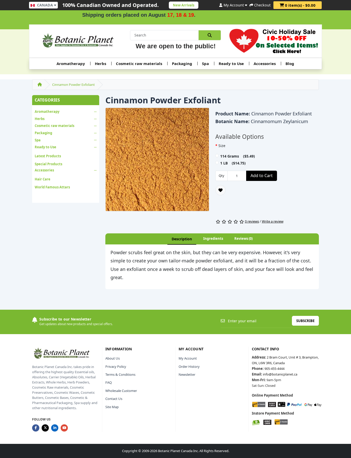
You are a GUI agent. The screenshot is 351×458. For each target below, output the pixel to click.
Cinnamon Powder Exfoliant (73, 84)
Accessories (265, 63)
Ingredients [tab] (213, 238)
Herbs (100, 63)
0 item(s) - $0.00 (300, 5)
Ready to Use (231, 63)
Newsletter (187, 374)
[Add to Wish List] (220, 190)
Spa (205, 63)
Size (221, 145)
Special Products (48, 164)
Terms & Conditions (120, 374)
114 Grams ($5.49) (237, 156)
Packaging (182, 63)
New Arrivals (183, 5)
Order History (189, 366)
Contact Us (113, 398)
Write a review (272, 221)
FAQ (108, 382)
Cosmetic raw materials (139, 63)
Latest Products (48, 156)
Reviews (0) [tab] (243, 238)
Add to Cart (262, 175)
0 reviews (252, 221)
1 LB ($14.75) (233, 163)
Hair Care (42, 179)
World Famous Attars (52, 187)
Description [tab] (182, 238)
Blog (289, 63)
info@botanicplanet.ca (280, 374)
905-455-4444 (274, 368)
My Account (188, 358)
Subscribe (305, 320)
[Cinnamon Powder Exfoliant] (157, 161)
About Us (112, 358)
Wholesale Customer (121, 390)
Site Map (112, 407)
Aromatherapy (71, 63)
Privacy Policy (115, 366)
